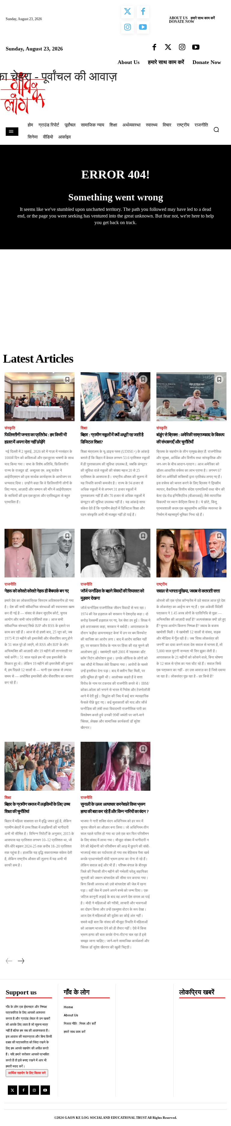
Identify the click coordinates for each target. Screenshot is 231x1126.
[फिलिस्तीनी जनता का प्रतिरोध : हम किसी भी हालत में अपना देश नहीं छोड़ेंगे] (40, 396)
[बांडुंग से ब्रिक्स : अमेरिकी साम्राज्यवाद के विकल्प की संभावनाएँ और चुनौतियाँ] (191, 396)
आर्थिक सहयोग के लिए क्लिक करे (27, 1073)
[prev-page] (9, 961)
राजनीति (10, 584)
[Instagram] (34, 1090)
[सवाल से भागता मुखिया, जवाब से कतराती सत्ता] (191, 553)
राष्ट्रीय (161, 584)
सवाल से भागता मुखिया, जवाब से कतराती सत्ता (188, 591)
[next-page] (21, 961)
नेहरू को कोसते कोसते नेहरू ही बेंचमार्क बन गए (37, 591)
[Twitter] (12, 1090)
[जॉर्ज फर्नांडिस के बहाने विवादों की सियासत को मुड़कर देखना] (116, 553)
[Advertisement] (115, 294)
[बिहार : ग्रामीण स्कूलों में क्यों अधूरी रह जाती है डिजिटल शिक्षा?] (116, 396)
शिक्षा (84, 428)
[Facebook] (23, 1090)
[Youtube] (45, 1090)
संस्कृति (10, 428)
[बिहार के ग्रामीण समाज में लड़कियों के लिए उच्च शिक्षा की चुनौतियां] (40, 766)
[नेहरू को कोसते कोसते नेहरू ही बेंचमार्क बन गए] (40, 553)
